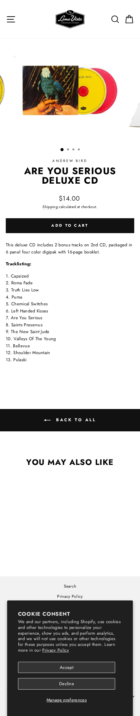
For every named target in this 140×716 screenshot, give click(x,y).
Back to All (74, 420)
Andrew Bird (69, 160)
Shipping (50, 206)
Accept (66, 667)
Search (70, 586)
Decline (66, 683)
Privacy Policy (55, 650)
